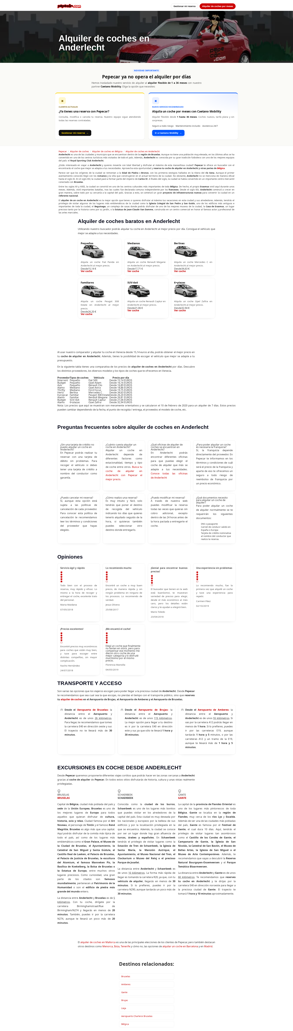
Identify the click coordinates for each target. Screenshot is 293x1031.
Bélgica (221, 168)
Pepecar (63, 151)
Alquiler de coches (79, 151)
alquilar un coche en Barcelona (180, 946)
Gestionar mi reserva (184, 6)
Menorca (107, 946)
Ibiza (116, 946)
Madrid (208, 946)
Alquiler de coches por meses (217, 6)
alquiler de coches (72, 699)
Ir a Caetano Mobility (168, 132)
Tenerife (125, 946)
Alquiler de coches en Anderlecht (143, 151)
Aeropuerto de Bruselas (92, 709)
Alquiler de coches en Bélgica (107, 151)
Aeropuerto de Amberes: (214, 709)
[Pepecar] (69, 6)
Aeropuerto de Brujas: (154, 709)
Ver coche (86, 271)
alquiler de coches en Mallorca (98, 942)
